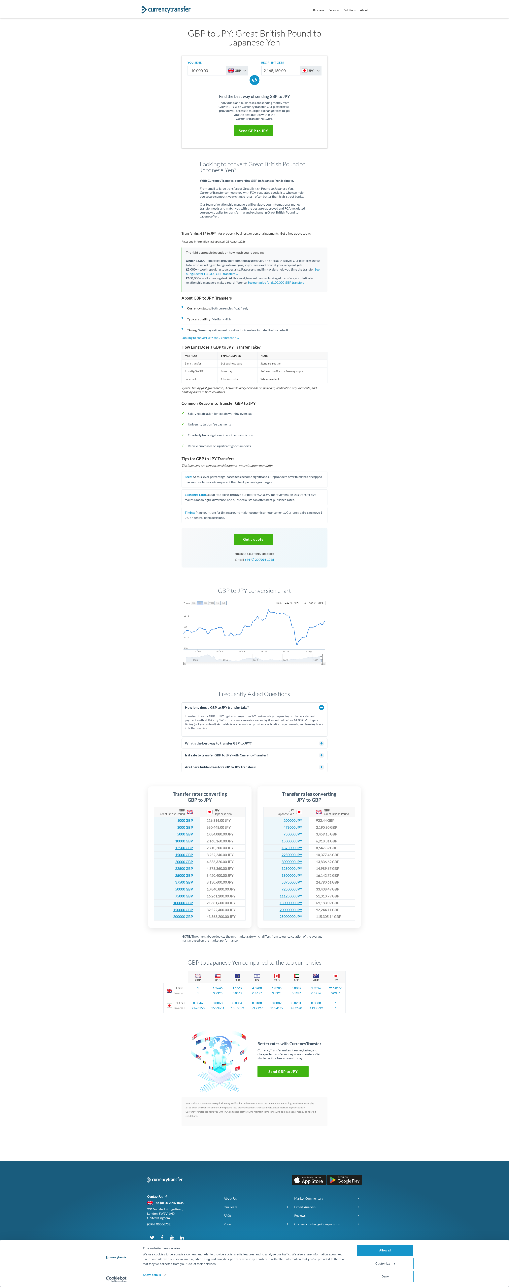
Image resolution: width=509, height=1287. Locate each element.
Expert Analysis (305, 1207)
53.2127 (257, 1008)
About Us (230, 1198)
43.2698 (296, 1008)
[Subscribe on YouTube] (172, 1237)
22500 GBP (184, 868)
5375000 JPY (292, 882)
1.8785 (277, 988)
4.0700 (257, 988)
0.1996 (296, 993)
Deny (385, 1276)
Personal (333, 10)
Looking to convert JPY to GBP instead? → (210, 337)
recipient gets (272, 62)
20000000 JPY (291, 910)
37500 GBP (184, 882)
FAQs (227, 1215)
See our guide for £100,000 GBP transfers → (278, 282)
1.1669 (237, 988)
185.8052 (237, 1008)
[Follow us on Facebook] (162, 1237)
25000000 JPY (291, 917)
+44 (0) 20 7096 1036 (259, 559)
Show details (152, 1274)
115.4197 (276, 1008)
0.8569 (237, 993)
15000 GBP (184, 855)
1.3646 (217, 988)
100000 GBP (183, 903)
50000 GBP (184, 889)
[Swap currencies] (254, 80)
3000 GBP (185, 827)
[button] (253, 130)
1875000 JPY (292, 848)
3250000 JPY (292, 868)
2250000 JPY (292, 855)
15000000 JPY (291, 903)
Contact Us (155, 1196)
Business (318, 10)
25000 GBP (184, 875)
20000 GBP (184, 862)
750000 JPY (293, 834)
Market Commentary (308, 1198)
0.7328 (217, 993)
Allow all (385, 1250)
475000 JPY (293, 827)
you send (194, 62)
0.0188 (257, 1003)
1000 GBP (185, 820)
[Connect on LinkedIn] (182, 1237)
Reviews (300, 1215)
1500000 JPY (292, 841)
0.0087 (277, 1003)
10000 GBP (184, 841)
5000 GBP (185, 834)
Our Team (230, 1207)
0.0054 (237, 1003)
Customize (382, 1263)
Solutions (350, 10)
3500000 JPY (292, 875)
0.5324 (277, 993)
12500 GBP (184, 848)
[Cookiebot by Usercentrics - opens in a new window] (116, 1279)
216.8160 (335, 988)
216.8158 (198, 1008)
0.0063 (217, 1003)
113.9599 (316, 1008)
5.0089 (296, 988)
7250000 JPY (292, 889)
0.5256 (316, 993)
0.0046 (335, 993)
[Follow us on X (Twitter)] (152, 1237)
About (364, 10)
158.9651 (217, 1008)
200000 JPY (293, 820)
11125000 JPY (291, 896)
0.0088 (316, 1003)
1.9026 (316, 988)
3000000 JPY (292, 862)
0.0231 (296, 1003)
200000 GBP (183, 917)
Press (227, 1224)
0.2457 (257, 993)
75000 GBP (184, 896)
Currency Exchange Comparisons (317, 1224)
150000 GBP (183, 910)
